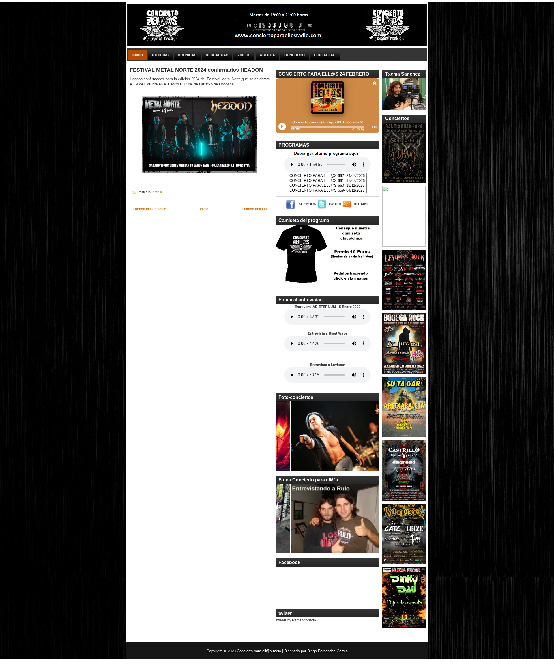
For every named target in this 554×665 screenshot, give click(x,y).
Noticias (160, 54)
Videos (243, 54)
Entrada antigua (254, 208)
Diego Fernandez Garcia (327, 650)
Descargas (217, 54)
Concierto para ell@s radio (259, 650)
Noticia (157, 192)
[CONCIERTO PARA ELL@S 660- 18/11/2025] (327, 185)
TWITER (334, 204)
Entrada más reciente (149, 208)
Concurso (294, 54)
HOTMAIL (361, 204)
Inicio (137, 54)
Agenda (267, 54)
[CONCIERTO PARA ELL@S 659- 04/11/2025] (327, 190)
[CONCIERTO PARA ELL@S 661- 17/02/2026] (327, 180)
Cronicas (187, 54)
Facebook (306, 204)
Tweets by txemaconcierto (296, 619)
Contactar (325, 54)
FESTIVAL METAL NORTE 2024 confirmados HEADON (196, 69)
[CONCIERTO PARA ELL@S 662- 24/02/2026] (327, 175)
